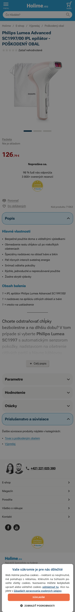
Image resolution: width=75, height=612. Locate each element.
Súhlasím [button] (39, 597)
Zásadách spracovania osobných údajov (38, 590)
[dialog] (37, 588)
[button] (37, 606)
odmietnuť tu (50, 587)
